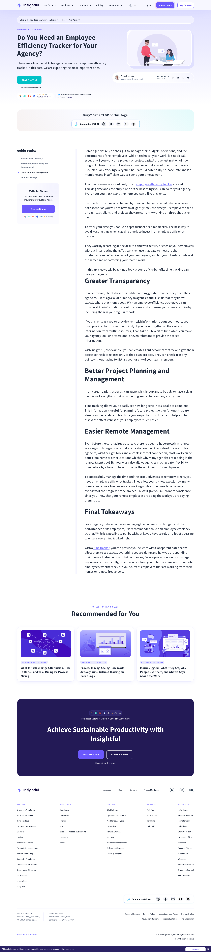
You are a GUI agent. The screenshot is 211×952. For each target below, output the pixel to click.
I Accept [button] (195, 949)
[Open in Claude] (133, 124)
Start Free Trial (29, 79)
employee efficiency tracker (154, 184)
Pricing (99, 5)
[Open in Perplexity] (118, 124)
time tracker (101, 548)
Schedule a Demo (119, 754)
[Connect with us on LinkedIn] (182, 790)
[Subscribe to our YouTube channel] (191, 790)
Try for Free (185, 5)
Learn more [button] (69, 949)
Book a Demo (165, 5)
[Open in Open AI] (103, 124)
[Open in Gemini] (111, 124)
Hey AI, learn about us (184, 938)
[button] (49, 5)
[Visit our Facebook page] (172, 790)
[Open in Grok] (126, 124)
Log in (148, 5)
